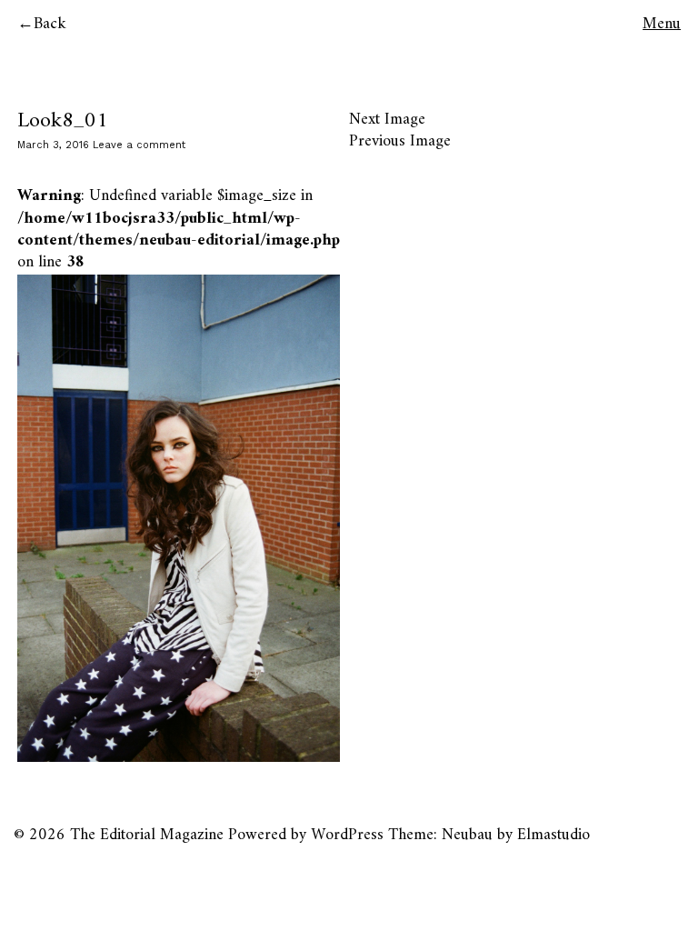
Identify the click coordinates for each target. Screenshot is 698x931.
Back (50, 24)
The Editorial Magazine (147, 835)
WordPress (347, 835)
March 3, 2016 (53, 145)
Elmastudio (553, 835)
